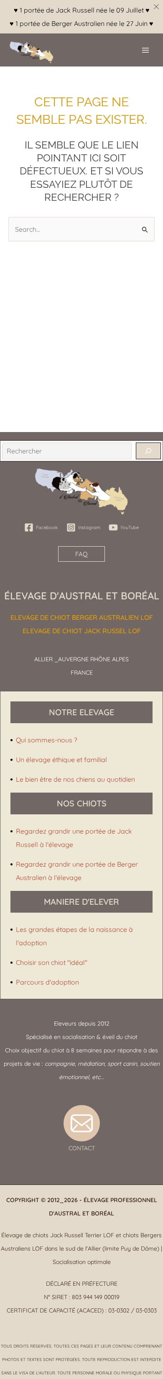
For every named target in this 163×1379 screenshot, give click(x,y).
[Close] (156, 6)
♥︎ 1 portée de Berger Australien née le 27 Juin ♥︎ (81, 23)
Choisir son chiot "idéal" (51, 962)
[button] (81, 554)
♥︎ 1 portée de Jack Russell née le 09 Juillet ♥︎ (82, 10)
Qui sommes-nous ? (46, 740)
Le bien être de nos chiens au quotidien (75, 779)
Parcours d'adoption (47, 982)
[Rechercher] (148, 451)
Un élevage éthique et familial (61, 759)
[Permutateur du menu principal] (145, 50)
